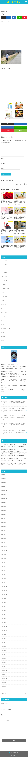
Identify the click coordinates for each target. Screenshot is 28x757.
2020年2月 (4, 622)
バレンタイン (4, 276)
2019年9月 (4, 634)
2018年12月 (4, 670)
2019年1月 (4, 666)
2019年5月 (4, 650)
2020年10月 (4, 594)
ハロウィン (4, 268)
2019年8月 (4, 638)
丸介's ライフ (14, 1)
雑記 (2, 340)
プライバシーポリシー (14, 752)
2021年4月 (4, 574)
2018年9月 (4, 682)
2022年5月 (4, 530)
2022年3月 (4, 538)
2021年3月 (4, 578)
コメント (3, 145)
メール (3, 163)
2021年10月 (4, 550)
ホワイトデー (4, 280)
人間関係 (3, 284)
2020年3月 (4, 618)
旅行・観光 (4, 312)
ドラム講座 (4, 264)
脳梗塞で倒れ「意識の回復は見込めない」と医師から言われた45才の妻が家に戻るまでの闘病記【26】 (13, 417)
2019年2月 (4, 662)
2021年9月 (4, 554)
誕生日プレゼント (5, 328)
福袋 (2, 324)
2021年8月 (4, 558)
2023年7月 (4, 510)
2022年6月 (4, 526)
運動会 (3, 332)
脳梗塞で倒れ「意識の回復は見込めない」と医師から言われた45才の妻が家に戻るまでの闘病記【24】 (13, 432)
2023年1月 (4, 518)
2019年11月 (4, 630)
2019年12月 (4, 626)
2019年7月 (4, 642)
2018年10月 (4, 678)
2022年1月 (4, 542)
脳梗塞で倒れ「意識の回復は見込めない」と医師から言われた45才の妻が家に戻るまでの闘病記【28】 (13, 402)
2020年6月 (4, 610)
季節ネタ (3, 304)
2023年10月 (4, 498)
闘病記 (3, 336)
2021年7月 (4, 562)
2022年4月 (4, 534)
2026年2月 (4, 482)
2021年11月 (4, 546)
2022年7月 (4, 522)
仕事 (2, 292)
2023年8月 (4, 506)
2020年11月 (4, 590)
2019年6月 (4, 646)
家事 (2, 308)
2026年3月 (4, 478)
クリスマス (4, 260)
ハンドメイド (4, 272)
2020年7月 (4, 606)
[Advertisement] (14, 36)
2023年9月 (4, 502)
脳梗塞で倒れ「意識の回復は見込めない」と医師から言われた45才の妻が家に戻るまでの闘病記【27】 (13, 410)
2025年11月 (4, 494)
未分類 (3, 316)
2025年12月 (4, 490)
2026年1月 (4, 486)
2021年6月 (4, 566)
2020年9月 (4, 598)
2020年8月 (4, 602)
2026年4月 (4, 474)
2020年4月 (4, 614)
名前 (2, 158)
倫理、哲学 (4, 296)
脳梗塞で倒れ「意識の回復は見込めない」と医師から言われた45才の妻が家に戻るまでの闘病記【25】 (13, 425)
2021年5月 (4, 570)
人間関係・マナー (5, 288)
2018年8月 (4, 686)
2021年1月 (4, 582)
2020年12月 (4, 586)
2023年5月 (4, 514)
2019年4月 (4, 654)
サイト (2, 168)
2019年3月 (4, 658)
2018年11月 (4, 674)
